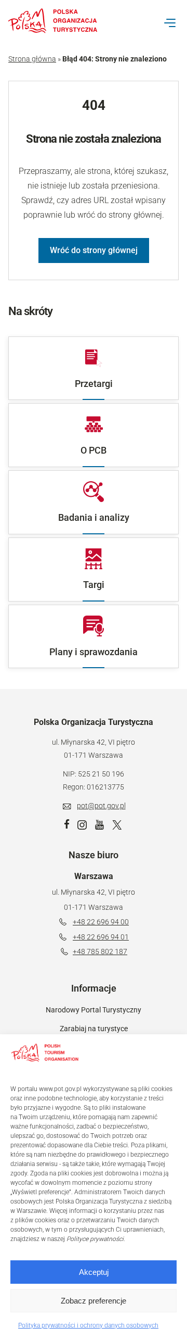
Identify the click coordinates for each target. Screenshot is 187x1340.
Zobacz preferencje (93, 1300)
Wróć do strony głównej (94, 250)
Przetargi (94, 383)
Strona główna (32, 59)
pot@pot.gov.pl (101, 806)
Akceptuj (94, 1272)
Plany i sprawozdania (93, 651)
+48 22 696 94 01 (101, 937)
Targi (93, 584)
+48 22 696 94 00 (101, 922)
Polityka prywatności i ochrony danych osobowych (88, 1325)
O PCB (93, 450)
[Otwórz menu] (170, 23)
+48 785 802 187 (100, 951)
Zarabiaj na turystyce (94, 1028)
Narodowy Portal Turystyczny (93, 1010)
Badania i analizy (93, 517)
